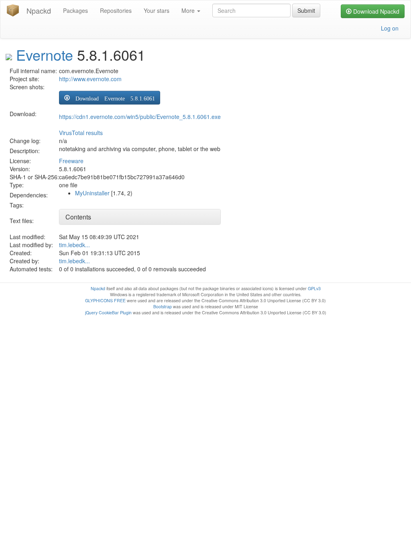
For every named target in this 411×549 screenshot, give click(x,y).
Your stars (156, 10)
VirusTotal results (81, 133)
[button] (109, 97)
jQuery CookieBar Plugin (108, 312)
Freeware (71, 161)
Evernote (44, 54)
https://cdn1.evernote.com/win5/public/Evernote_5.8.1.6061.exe (140, 117)
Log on (390, 28)
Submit (306, 10)
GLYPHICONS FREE (105, 300)
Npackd (38, 10)
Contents (78, 216)
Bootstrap (162, 306)
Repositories (116, 10)
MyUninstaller (92, 193)
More (188, 10)
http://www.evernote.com (90, 79)
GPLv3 (314, 288)
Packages (75, 10)
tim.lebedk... (74, 245)
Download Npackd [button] (375, 11)
